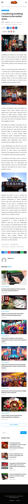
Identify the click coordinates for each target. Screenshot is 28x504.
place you (12, 246)
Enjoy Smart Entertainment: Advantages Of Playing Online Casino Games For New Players (13, 366)
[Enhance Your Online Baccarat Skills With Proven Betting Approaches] (14, 302)
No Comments (8, 24)
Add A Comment (14, 424)
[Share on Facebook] (8, 28)
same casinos (20, 246)
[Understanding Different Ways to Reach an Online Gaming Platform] (14, 278)
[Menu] (2, 2)
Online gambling (5, 10)
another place (5, 244)
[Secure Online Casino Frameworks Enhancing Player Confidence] (14, 404)
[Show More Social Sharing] (19, 28)
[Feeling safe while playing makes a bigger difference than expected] (14, 379)
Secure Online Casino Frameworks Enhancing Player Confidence (11, 416)
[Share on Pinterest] (13, 28)
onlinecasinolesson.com (14, 497)
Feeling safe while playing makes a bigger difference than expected (13, 391)
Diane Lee (7, 22)
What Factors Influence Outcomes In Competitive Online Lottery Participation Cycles (13, 339)
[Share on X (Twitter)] (10, 28)
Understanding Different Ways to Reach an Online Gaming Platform (13, 289)
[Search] (26, 2)
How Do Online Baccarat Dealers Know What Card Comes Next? (16, 455)
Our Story (18, 500)
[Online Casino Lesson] (14, 2)
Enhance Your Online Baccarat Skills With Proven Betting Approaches (12, 314)
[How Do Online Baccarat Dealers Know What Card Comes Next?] (4, 456)
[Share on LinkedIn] (16, 28)
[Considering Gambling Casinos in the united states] (14, 43)
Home (2, 6)
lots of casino (5, 246)
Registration (11, 500)
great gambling (14, 244)
